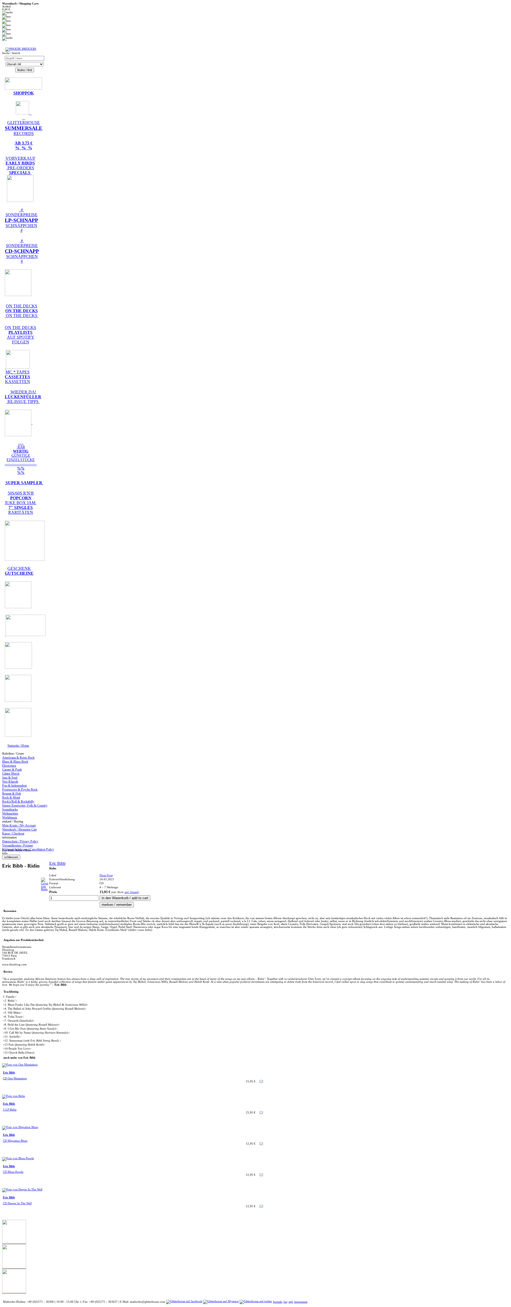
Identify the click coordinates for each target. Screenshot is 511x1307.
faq (285, 1301)
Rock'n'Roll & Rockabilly (18, 801)
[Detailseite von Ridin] (44, 889)
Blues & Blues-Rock (15, 761)
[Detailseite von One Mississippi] (20, 1064)
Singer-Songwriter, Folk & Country (24, 805)
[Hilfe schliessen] (11, 857)
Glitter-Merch (10, 773)
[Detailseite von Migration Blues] (20, 1127)
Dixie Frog (106, 875)
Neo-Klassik (10, 781)
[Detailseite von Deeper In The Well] (22, 1189)
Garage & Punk (12, 769)
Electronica (9, 765)
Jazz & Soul (9, 777)
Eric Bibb (57, 863)
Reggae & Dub (11, 793)
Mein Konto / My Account (19, 825)
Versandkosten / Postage (17, 845)
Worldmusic (9, 817)
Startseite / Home (18, 745)
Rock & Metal (11, 797)
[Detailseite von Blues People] (18, 1158)
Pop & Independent (14, 785)
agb (291, 1301)
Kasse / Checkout (13, 833)
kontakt (277, 1301)
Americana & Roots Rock (18, 757)
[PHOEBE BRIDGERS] (20, 48)
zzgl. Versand (131, 892)
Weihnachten (10, 813)
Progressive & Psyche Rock (20, 789)
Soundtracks (10, 809)
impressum (300, 1301)
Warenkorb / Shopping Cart (19, 829)
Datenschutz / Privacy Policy (20, 841)
